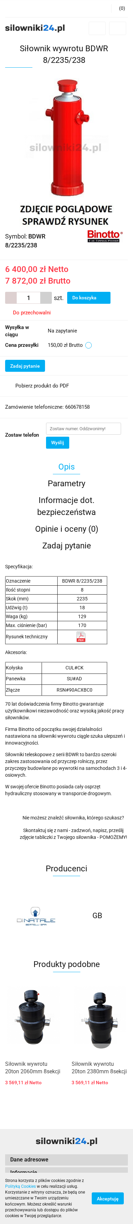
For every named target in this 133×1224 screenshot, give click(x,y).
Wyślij (57, 442)
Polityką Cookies (20, 1186)
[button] (119, 8)
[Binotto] (105, 236)
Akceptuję (108, 1198)
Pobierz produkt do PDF (42, 386)
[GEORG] (97, 915)
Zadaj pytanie (25, 366)
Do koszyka (85, 297)
